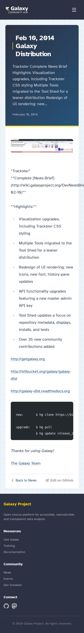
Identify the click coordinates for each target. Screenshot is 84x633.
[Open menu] (74, 9)
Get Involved (13, 585)
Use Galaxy (11, 539)
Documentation (14, 552)
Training (9, 546)
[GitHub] (6, 606)
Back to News (26, 480)
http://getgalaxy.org (28, 358)
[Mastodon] (14, 606)
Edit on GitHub (61, 480)
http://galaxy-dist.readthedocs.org (40, 391)
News (7, 572)
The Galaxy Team (26, 463)
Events (8, 579)
